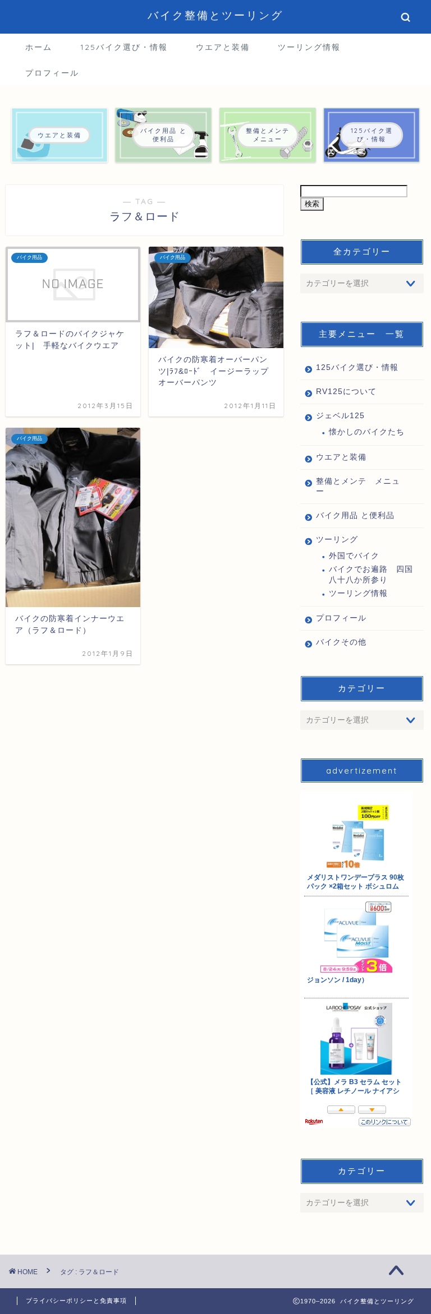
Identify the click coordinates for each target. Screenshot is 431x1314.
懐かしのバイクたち (367, 432)
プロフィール (52, 73)
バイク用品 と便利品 (355, 515)
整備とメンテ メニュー (358, 486)
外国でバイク (354, 556)
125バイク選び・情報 (124, 47)
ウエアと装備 (223, 47)
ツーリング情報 (309, 47)
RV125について (346, 391)
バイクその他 (341, 642)
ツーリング (337, 539)
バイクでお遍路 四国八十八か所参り (371, 574)
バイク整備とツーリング (215, 15)
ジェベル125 (340, 415)
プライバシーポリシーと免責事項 (76, 1300)
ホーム (38, 47)
